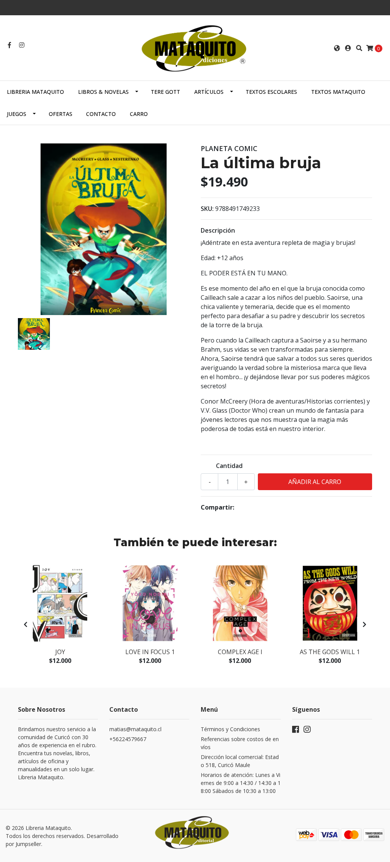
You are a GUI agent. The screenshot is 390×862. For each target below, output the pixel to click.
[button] (337, 48)
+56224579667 (127, 739)
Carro (139, 113)
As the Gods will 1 (330, 652)
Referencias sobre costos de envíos (240, 743)
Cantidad (229, 466)
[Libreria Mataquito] (195, 47)
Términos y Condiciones (230, 729)
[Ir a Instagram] (22, 45)
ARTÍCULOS (209, 91)
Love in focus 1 (150, 652)
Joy (60, 652)
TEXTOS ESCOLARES (271, 91)
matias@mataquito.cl (135, 729)
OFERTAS (60, 113)
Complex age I (240, 652)
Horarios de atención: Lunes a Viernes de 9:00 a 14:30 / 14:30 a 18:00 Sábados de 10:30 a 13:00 (241, 782)
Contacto (101, 113)
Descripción (218, 230)
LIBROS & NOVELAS (103, 91)
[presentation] (25, 624)
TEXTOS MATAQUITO (338, 91)
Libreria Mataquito (35, 91)
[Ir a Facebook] (9, 45)
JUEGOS (16, 113)
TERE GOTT (165, 91)
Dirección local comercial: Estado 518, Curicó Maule (240, 761)
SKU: (207, 208)
